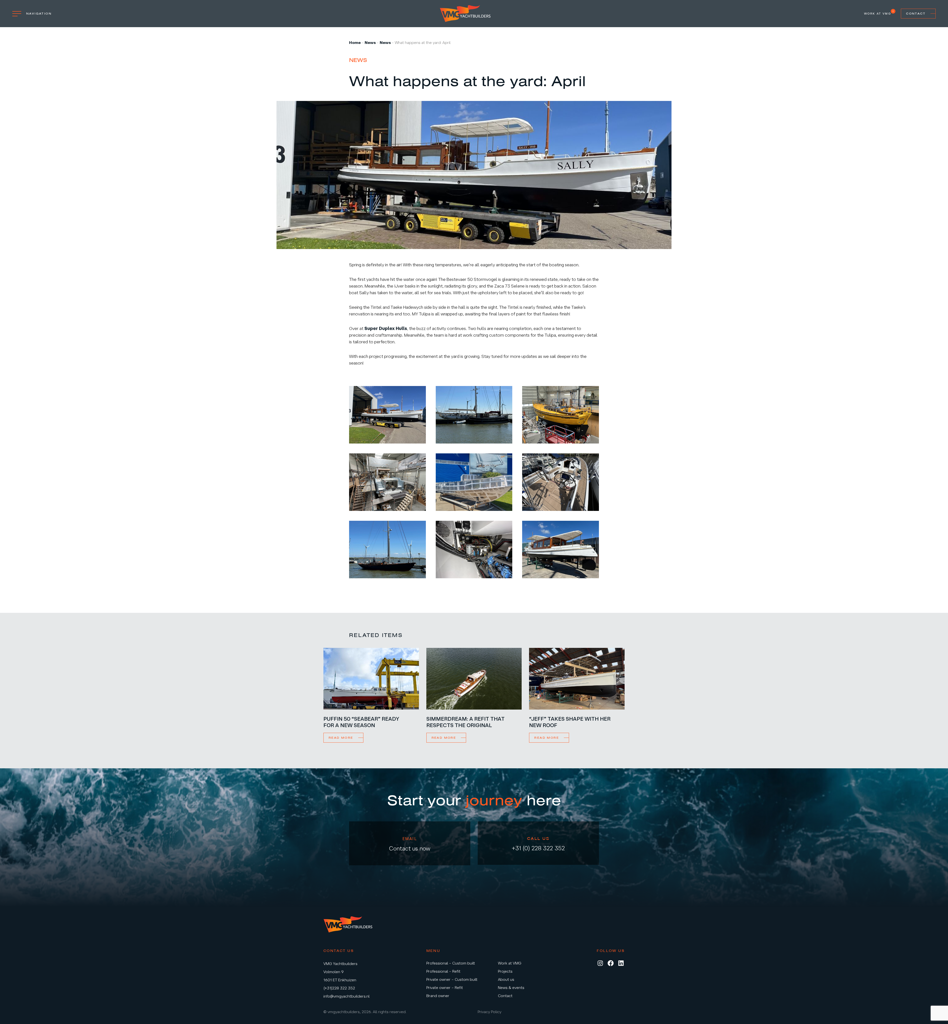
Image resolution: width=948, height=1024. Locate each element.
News (370, 42)
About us (506, 979)
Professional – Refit (443, 971)
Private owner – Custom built (451, 979)
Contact (916, 13)
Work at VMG (877, 13)
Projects (505, 971)
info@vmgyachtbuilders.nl (346, 996)
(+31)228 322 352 (339, 988)
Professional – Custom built (450, 963)
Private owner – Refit (444, 987)
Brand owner (437, 995)
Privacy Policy (489, 1011)
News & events (511, 987)
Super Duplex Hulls (385, 328)
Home (355, 42)
